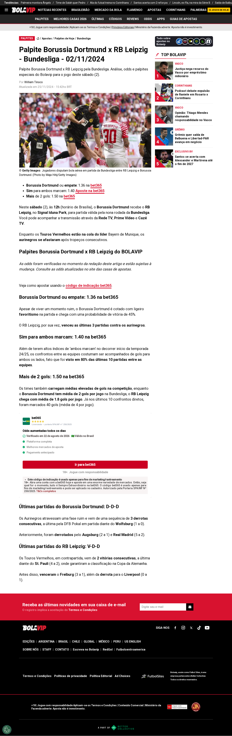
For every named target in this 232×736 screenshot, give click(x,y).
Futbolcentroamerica (130, 649)
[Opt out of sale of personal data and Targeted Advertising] (6, 729)
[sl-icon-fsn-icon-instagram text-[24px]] (183, 628)
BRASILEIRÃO (80, 10)
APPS (161, 19)
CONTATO (62, 649)
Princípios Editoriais (123, 27)
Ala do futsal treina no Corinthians (109, 2)
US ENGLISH (133, 641)
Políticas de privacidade (70, 676)
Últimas (98, 19)
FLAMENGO (134, 10)
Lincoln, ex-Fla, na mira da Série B (191, 2)
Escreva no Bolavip (86, 649)
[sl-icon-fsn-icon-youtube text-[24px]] (207, 628)
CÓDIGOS (115, 19)
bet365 (96, 185)
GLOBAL (89, 641)
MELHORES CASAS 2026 (70, 19)
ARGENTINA (46, 641)
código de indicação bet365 (88, 285)
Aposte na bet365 (89, 191)
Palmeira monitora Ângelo (36, 2)
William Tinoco (33, 82)
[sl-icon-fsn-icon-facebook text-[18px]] (175, 628)
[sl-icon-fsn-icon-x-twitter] (191, 628)
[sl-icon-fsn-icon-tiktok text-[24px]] (199, 628)
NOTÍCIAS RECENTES (52, 10)
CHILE (76, 641)
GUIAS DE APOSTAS (183, 19)
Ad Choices (122, 676)
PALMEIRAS (198, 10)
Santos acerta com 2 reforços (151, 2)
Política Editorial (101, 676)
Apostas (154, 10)
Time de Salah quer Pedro (70, 2)
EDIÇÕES (29, 641)
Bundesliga (84, 38)
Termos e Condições (83, 610)
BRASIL (63, 641)
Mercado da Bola (108, 10)
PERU (117, 641)
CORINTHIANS (175, 10)
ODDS (148, 19)
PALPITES (42, 19)
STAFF (46, 649)
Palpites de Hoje (64, 38)
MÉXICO (104, 641)
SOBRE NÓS (31, 649)
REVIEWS (133, 19)
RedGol (108, 649)
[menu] (6, 10)
